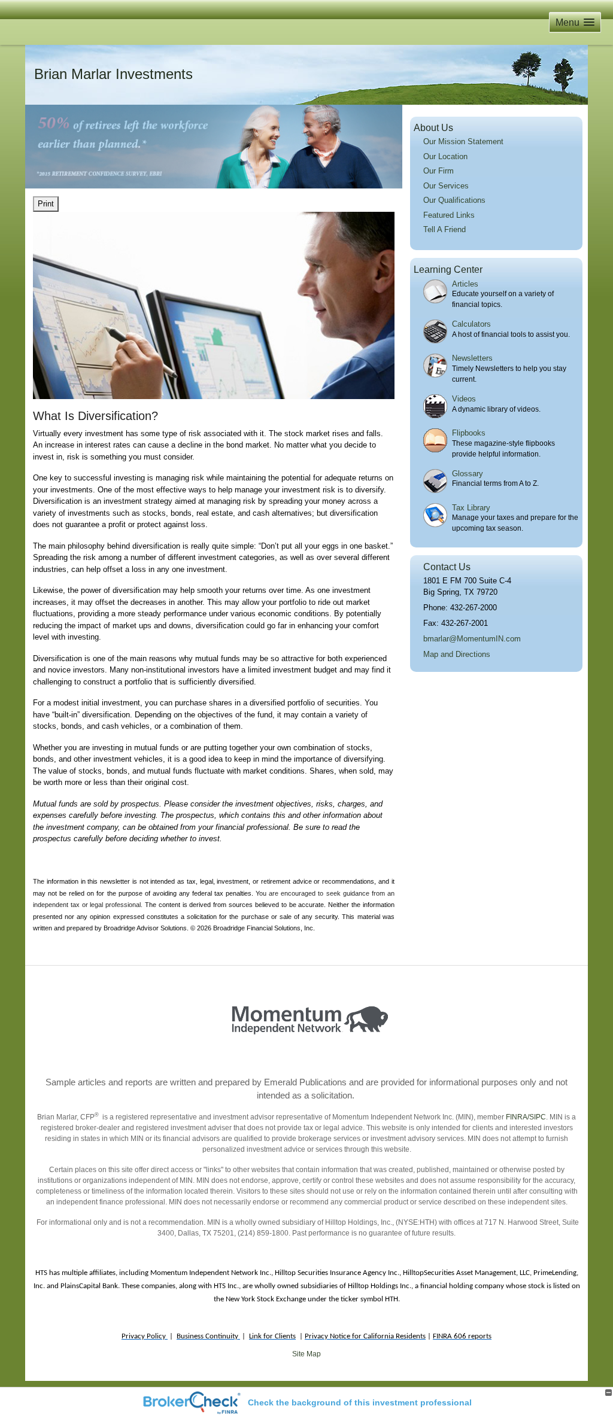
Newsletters (472, 358)
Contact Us (447, 567)
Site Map (306, 1354)
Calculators (471, 323)
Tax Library (471, 507)
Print (46, 203)
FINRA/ (516, 1117)
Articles (465, 283)
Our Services (446, 185)
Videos (464, 398)
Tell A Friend (444, 229)
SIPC (537, 1117)
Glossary (467, 473)
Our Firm (438, 170)
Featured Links (449, 215)
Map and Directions (456, 654)
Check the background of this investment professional (360, 1402)
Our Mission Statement (463, 141)
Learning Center (448, 269)
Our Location (445, 156)
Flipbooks (468, 432)
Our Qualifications (454, 200)
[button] (575, 22)
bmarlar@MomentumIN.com (472, 638)
